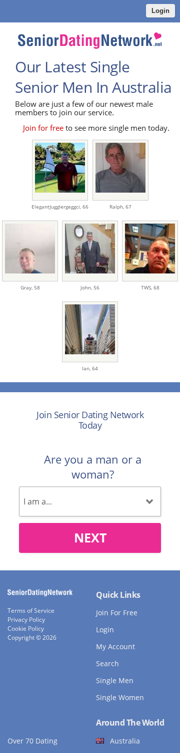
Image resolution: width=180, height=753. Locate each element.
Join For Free (117, 612)
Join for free (43, 128)
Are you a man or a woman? (93, 467)
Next (90, 537)
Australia (125, 741)
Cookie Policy (26, 628)
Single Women (120, 697)
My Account (115, 646)
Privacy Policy (26, 619)
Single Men (115, 680)
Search (107, 663)
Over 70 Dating (33, 741)
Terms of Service (31, 610)
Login (161, 10)
